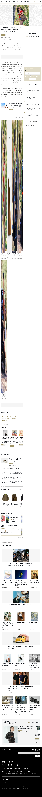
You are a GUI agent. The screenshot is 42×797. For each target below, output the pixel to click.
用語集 (29, 771)
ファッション (32, 87)
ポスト (10, 771)
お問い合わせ (34, 773)
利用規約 (21, 773)
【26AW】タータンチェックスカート (14, 505)
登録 (37, 755)
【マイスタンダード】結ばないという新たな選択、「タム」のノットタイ (33, 109)
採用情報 (9, 773)
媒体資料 (13, 773)
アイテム (8, 786)
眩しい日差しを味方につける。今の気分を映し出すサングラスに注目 (33, 115)
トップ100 (24, 768)
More (33, 1)
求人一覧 (10, 513)
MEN (27, 76)
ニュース (6, 1)
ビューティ (14, 1)
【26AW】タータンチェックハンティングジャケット (5, 505)
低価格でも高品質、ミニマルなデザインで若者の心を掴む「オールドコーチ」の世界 (15, 105)
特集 (9, 1)
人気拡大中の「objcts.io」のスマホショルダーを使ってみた (33, 98)
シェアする (9, 39)
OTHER (38, 76)
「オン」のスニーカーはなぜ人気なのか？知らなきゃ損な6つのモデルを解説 (33, 92)
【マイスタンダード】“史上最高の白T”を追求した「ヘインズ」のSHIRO (33, 103)
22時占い (28, 1)
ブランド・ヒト (23, 1)
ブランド (4, 786)
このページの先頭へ (7, 749)
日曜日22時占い (17, 768)
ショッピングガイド (5, 788)
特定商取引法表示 (25, 788)
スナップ (28, 768)
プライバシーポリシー (27, 773)
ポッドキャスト (23, 771)
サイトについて (4, 773)
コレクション (4, 771)
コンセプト (22, 786)
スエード (15, 43)
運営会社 (17, 773)
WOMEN (32, 76)
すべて (27, 36)
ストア (18, 1)
